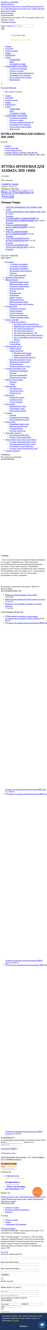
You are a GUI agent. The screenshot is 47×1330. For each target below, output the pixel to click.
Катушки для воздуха (18, 431)
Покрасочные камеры (18, 411)
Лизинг (8, 1222)
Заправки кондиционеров (14, 277)
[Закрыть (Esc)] (8, 1311)
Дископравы (14, 295)
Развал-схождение (12, 320)
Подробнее (15, 1320)
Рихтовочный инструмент (19, 420)
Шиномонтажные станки (19, 284)
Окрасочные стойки (17, 408)
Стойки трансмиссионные (19, 317)
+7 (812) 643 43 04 (12, 1176)
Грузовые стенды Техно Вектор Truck (24, 448)
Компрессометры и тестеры (20, 366)
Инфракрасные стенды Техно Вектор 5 (28, 326)
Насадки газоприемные (18, 375)
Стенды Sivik (14, 342)
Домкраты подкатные (18, 308)
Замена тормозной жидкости (24, 357)
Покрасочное (10, 404)
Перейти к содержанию (9, 2)
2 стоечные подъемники (19, 264)
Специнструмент (16, 400)
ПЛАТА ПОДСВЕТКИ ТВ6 (16, 247)
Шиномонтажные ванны (19, 302)
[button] (6, 258)
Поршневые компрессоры (19, 424)
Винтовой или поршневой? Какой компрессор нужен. (25, 599)
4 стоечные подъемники (19, 266)
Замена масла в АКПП (22, 355)
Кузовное (8, 413)
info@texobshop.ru (7, 4)
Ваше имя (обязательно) (10, 1262)
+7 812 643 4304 (17, 35)
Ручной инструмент (17, 397)
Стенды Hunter (15, 344)
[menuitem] (8, 46)
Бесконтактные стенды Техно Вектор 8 (28, 335)
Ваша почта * (30, 1142)
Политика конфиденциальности (17, 1210)
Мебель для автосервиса (14, 380)
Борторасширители (17, 288)
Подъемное (9, 262)
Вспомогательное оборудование (22, 304)
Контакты (9, 1212)
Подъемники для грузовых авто (21, 446)
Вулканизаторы (15, 293)
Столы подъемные (16, 313)
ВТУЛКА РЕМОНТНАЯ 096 (17, 241)
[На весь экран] (4, 1311)
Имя (2, 1142)
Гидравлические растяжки (19, 417)
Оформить (12, 88)
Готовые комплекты (12, 451)
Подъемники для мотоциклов (21, 271)
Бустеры (13, 291)
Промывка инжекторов (22, 353)
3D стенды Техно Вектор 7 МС (25, 333)
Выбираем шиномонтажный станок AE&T (21, 595)
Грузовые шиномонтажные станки (22, 444)
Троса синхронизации (18, 275)
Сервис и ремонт (11, 1220)
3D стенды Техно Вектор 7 (24, 331)
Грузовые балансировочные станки (23, 442)
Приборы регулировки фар (20, 362)
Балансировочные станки (19, 282)
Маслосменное (10, 386)
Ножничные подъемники (19, 269)
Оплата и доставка (12, 1207)
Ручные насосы (15, 393)
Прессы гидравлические (19, 315)
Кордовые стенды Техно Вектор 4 (26, 324)
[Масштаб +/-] (2, 1311)
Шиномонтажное (11, 280)
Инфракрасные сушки (18, 406)
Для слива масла (16, 388)
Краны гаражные (16, 311)
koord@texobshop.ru (12, 1182)
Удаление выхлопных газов (15, 368)
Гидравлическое (11, 306)
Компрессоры (10, 422)
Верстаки (13, 382)
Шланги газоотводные (18, 377)
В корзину (5, 88)
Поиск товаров (6, 26)
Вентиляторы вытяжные (19, 371)
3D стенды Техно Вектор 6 (24, 328)
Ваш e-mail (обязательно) (10, 1268)
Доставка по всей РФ (20, 40)
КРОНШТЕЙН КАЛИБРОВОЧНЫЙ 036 (21, 221)
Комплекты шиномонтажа (19, 286)
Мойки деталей (15, 348)
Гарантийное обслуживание (15, 1224)
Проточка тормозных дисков (20, 360)
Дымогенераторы (16, 364)
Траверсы (13, 273)
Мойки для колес (16, 297)
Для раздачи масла (16, 391)
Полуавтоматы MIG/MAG (19, 435)
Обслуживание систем (13, 346)
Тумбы (12, 384)
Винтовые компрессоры (19, 426)
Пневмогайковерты (17, 300)
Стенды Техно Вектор (18, 322)
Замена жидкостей (16, 351)
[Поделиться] (6, 1311)
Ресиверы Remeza (16, 428)
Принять (23, 1326)
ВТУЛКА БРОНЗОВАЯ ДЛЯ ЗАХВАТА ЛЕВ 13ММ (25, 212)
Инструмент (9, 395)
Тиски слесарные (16, 402)
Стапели (13, 415)
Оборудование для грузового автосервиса (20, 440)
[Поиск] (3, 28)
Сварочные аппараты (13, 433)
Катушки (13, 373)
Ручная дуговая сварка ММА (20, 437)
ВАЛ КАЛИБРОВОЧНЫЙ (16, 227)
